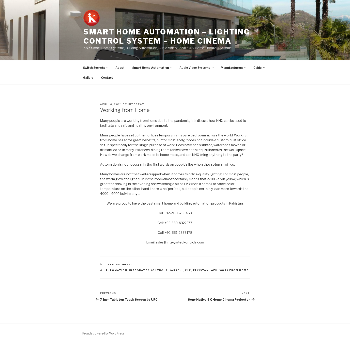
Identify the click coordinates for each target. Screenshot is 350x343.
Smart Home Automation (150, 67)
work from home (234, 270)
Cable (257, 67)
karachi (176, 270)
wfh (214, 270)
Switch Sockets (94, 67)
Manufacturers (232, 67)
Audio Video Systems (194, 67)
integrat (136, 104)
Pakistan (201, 270)
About (120, 67)
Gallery (88, 77)
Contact (107, 77)
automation (116, 270)
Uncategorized (119, 264)
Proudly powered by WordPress (103, 333)
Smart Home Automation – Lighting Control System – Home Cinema (166, 36)
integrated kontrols (148, 270)
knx (188, 270)
